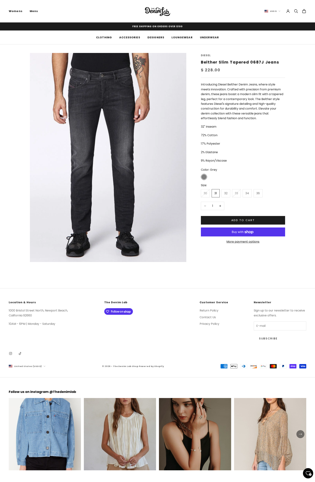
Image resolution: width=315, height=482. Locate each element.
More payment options (242, 242)
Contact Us (208, 317)
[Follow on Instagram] (10, 353)
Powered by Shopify (151, 366)
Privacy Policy (209, 324)
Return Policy (209, 310)
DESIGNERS (155, 37)
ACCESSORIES (129, 37)
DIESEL (206, 55)
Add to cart (243, 220)
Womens (15, 11)
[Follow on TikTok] (20, 353)
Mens (34, 11)
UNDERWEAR (209, 37)
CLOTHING (104, 37)
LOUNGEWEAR (182, 37)
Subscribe (268, 338)
